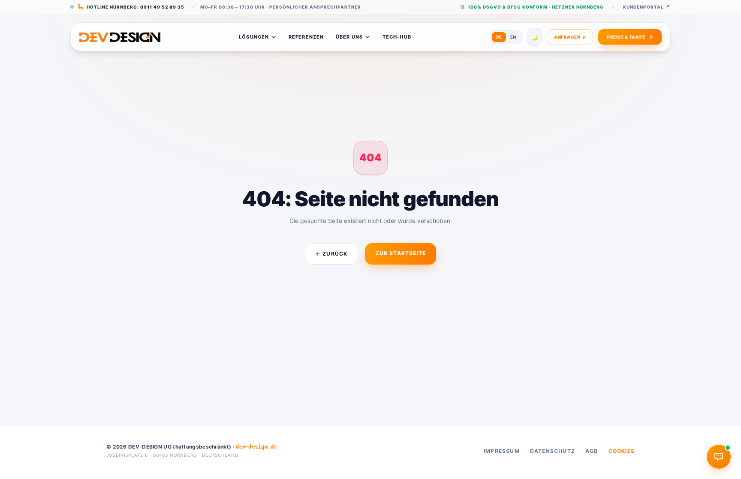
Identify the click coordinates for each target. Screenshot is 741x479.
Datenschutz (552, 451)
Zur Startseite (400, 253)
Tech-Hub (397, 37)
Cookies (621, 451)
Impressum (502, 451)
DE (499, 36)
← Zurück (332, 253)
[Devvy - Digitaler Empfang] (719, 457)
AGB (591, 451)
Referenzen (306, 37)
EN (513, 36)
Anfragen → (570, 36)
